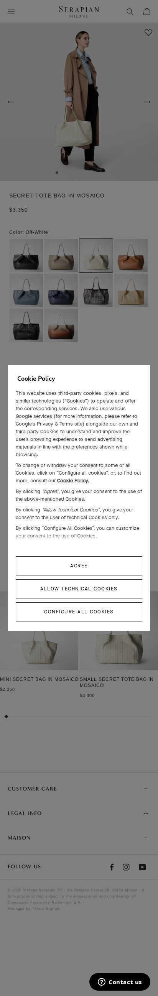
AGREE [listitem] (79, 565)
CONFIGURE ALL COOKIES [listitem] (79, 611)
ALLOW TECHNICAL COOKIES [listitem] (79, 588)
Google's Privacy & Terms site (49, 424)
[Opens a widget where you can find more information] (119, 982)
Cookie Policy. (74, 480)
